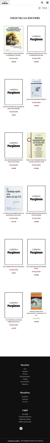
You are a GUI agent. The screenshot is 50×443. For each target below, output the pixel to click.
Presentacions (25, 381)
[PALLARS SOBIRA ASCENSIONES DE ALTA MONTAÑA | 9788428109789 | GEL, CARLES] (36, 198)
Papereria (25, 384)
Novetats (25, 371)
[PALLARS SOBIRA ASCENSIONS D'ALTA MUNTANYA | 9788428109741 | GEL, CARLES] (13, 145)
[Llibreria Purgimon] (5, 3)
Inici (25, 369)
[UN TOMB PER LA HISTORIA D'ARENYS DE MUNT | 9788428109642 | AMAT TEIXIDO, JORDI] (13, 305)
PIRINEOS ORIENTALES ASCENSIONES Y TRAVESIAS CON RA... (36, 313)
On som (25, 402)
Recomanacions (25, 376)
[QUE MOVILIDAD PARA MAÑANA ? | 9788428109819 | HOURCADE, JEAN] (36, 88)
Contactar (25, 399)
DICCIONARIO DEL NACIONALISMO (13, 266)
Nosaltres (25, 396)
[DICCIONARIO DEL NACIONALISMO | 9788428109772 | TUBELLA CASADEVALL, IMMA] (13, 252)
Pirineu (25, 374)
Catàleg (25, 379)
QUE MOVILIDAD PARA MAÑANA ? (36, 99)
